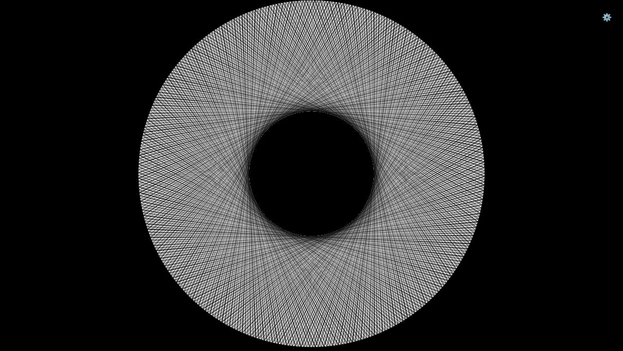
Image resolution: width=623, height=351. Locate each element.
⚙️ (607, 17)
